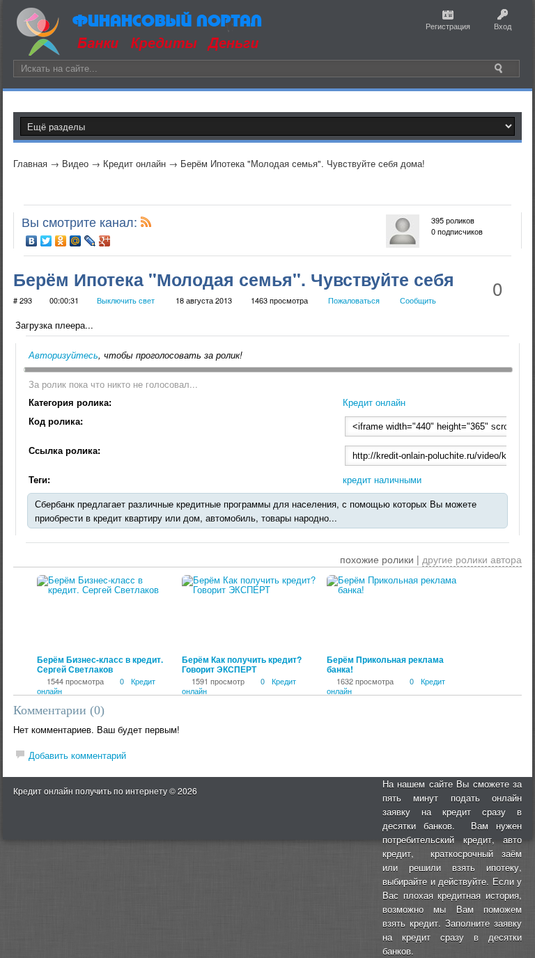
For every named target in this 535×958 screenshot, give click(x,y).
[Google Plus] (105, 241)
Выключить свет (126, 300)
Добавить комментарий (77, 755)
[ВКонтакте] (31, 241)
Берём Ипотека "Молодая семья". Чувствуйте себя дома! (302, 163)
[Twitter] (46, 241)
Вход (502, 25)
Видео (75, 163)
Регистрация (448, 25)
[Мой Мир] (75, 241)
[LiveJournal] (90, 241)
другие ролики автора (472, 559)
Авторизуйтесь (63, 354)
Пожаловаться (354, 300)
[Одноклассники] (61, 241)
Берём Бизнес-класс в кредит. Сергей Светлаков (100, 664)
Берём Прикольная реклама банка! (385, 664)
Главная (30, 163)
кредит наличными (382, 479)
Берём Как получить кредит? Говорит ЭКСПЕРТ (242, 664)
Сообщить (418, 300)
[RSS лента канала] (146, 224)
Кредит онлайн (134, 163)
